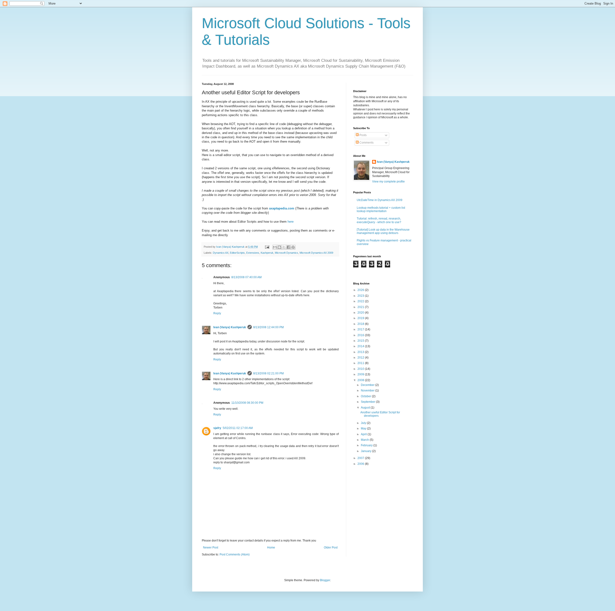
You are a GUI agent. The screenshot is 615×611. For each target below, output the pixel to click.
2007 (361, 458)
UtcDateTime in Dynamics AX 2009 (379, 200)
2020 (361, 312)
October (366, 396)
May (364, 428)
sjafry (217, 428)
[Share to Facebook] (288, 247)
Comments (366, 142)
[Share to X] (284, 247)
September (368, 401)
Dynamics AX (220, 252)
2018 (361, 324)
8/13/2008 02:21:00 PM (268, 373)
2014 (361, 346)
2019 (361, 318)
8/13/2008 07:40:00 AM (246, 277)
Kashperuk (267, 252)
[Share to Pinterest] (293, 247)
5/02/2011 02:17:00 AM (238, 428)
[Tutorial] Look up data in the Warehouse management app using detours (383, 231)
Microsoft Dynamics (286, 252)
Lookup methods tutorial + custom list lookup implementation (381, 209)
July (364, 423)
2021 (361, 307)
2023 (361, 295)
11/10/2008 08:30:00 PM (247, 402)
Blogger (325, 580)
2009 (361, 374)
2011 (361, 363)
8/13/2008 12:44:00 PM (268, 327)
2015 (361, 340)
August (366, 407)
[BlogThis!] (279, 247)
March (365, 439)
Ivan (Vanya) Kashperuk (229, 327)
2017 (361, 329)
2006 (361, 464)
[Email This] (274, 247)
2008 (361, 380)
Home (271, 547)
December (368, 385)
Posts (363, 135)
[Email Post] (267, 246)
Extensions (252, 252)
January (366, 451)
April (364, 434)
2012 (361, 357)
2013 (361, 352)
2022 (361, 301)
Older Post (331, 547)
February (367, 445)
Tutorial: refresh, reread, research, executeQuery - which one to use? (379, 220)
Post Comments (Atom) (235, 554)
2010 (361, 369)
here (291, 221)
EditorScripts (237, 252)
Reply (217, 313)
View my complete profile (388, 181)
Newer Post (210, 547)
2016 (361, 335)
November (368, 390)
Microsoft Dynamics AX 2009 (316, 252)
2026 (361, 290)
